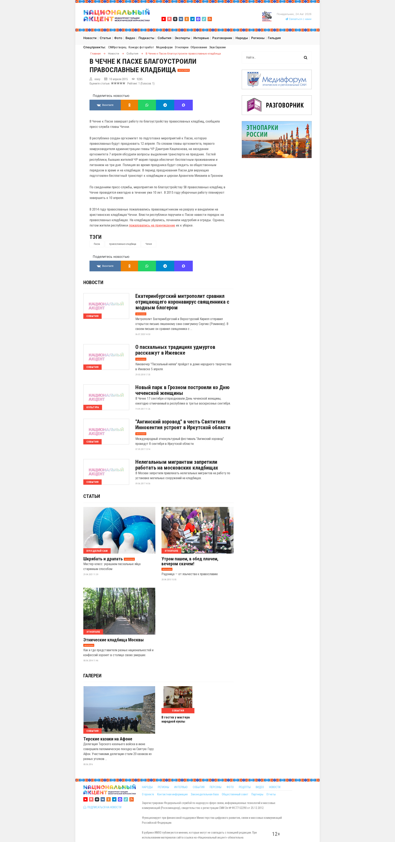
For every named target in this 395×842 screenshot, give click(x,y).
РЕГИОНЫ (163, 787)
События (92, 316)
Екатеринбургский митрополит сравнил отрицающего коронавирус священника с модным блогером (182, 301)
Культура (92, 407)
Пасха (97, 244)
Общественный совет (235, 794)
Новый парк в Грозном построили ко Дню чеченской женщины (182, 390)
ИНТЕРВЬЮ (181, 787)
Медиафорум (164, 47)
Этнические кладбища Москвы (113, 639)
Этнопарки (181, 47)
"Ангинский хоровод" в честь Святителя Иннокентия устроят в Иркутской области (182, 424)
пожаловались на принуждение (152, 225)
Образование (199, 47)
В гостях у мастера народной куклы (175, 719)
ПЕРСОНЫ (215, 787)
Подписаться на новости (103, 807)
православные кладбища (122, 244)
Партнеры (257, 794)
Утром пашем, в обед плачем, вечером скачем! (189, 561)
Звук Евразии (217, 47)
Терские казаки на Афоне (107, 739)
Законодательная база (205, 794)
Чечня (148, 244)
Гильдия (274, 38)
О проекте (148, 794)
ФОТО (230, 787)
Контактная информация (172, 794)
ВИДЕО (260, 787)
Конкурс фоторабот (141, 47)
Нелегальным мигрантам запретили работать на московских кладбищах (176, 465)
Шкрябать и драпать (103, 558)
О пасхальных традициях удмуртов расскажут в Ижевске (175, 350)
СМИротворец (117, 47)
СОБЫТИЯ (198, 787)
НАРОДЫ (147, 787)
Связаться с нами (299, 19)
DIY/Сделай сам (97, 550)
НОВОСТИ (274, 787)
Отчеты (271, 794)
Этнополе (171, 550)
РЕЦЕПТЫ (245, 787)
